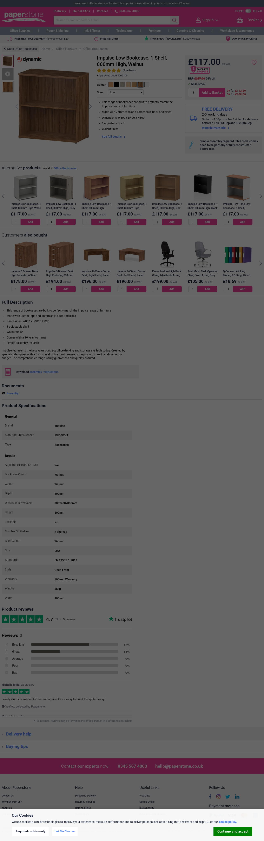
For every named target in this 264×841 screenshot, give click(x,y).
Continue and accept (232, 831)
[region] (132, 825)
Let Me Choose (65, 831)
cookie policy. (228, 821)
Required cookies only (30, 831)
